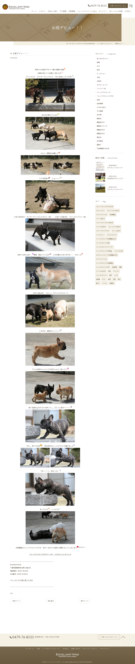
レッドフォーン (100, 235)
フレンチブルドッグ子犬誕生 (104, 251)
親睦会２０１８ (102, 126)
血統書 (98, 279)
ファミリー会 (101, 88)
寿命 (109, 271)
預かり (98, 283)
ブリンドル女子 (118, 251)
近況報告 (100, 141)
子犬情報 (100, 111)
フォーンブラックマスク (102, 231)
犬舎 (98, 77)
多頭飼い (112, 283)
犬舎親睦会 (113, 214)
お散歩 (99, 81)
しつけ (116, 275)
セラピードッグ (102, 85)
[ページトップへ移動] (123, 637)
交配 (114, 279)
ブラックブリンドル (101, 214)
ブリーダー (116, 271)
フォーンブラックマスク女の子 (104, 206)
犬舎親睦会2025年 (103, 148)
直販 (98, 62)
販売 (109, 279)
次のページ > (85, 601)
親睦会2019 (101, 130)
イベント (104, 283)
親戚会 (99, 118)
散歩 (111, 275)
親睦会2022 (101, 133)
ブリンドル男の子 (101, 227)
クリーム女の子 (116, 231)
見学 (98, 70)
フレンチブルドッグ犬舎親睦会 (104, 263)
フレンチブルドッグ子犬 (105, 96)
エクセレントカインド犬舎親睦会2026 (106, 255)
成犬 (119, 279)
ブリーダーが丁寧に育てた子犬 (21, 580)
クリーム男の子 (100, 218)
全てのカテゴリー (103, 59)
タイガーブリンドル (101, 259)
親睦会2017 (101, 122)
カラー (104, 279)
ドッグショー (101, 73)
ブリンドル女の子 (101, 271)
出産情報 (100, 103)
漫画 (120, 267)
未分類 (99, 115)
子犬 (11, 593)
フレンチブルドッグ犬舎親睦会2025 (106, 239)
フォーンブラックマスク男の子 (104, 222)
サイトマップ (105, 649)
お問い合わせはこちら (118, 6)
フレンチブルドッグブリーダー (104, 247)
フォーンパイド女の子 (113, 210)
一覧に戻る (50, 601)
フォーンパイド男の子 (114, 227)
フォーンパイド (100, 210)
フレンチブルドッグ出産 (103, 243)
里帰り (99, 145)
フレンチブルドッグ (103, 92)
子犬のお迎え (101, 107)
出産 (98, 100)
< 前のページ (16, 601)
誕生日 (99, 137)
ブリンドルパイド (112, 235)
